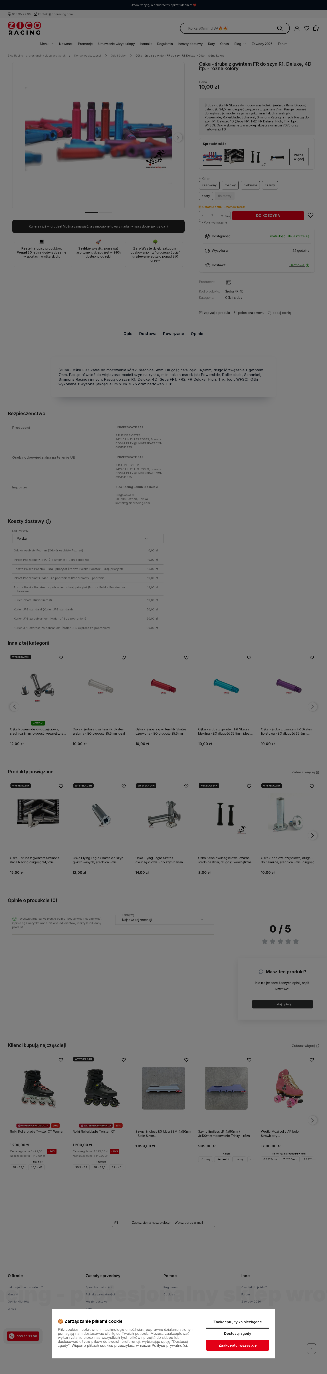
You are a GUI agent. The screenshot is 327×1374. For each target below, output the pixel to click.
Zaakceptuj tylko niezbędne (237, 1322)
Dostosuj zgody (237, 1333)
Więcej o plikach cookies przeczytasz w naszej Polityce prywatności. (130, 1345)
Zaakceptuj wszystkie (237, 1345)
